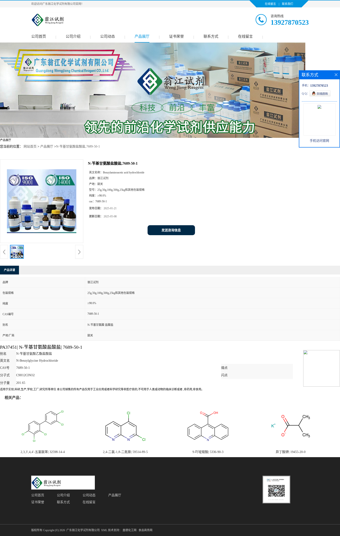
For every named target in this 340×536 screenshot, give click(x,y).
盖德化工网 (129, 530)
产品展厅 (142, 36)
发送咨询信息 (171, 230)
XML (104, 530)
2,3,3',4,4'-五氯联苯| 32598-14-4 (43, 452)
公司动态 (107, 36)
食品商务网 (145, 530)
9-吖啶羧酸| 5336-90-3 (207, 452)
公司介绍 (73, 36)
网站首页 (30, 146)
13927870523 (290, 22)
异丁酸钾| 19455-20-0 (291, 452)
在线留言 (270, 4)
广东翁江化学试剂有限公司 (83, 530)
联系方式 (211, 36)
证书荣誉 (176, 36)
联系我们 (287, 4)
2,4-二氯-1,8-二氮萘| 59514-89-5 (125, 452)
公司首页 (38, 36)
